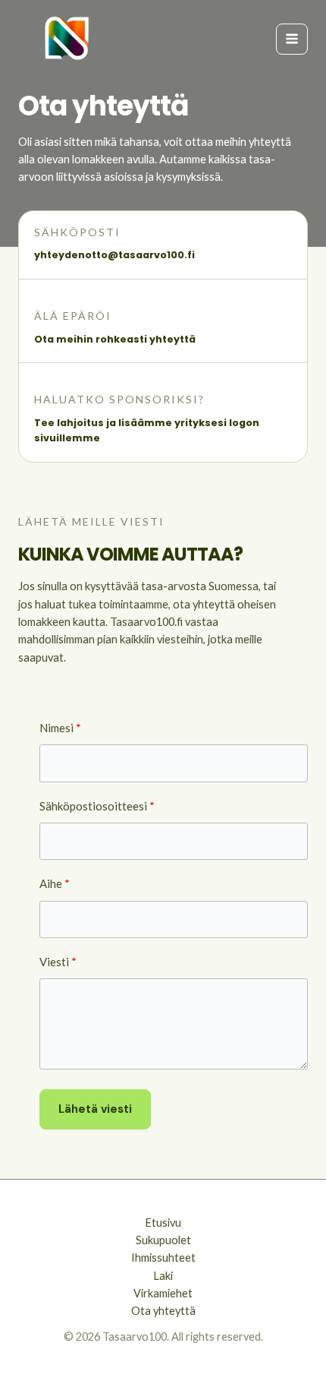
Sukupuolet (163, 1240)
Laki (163, 1275)
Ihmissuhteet (163, 1257)
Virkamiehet (163, 1293)
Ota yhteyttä (163, 1310)
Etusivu (163, 1222)
